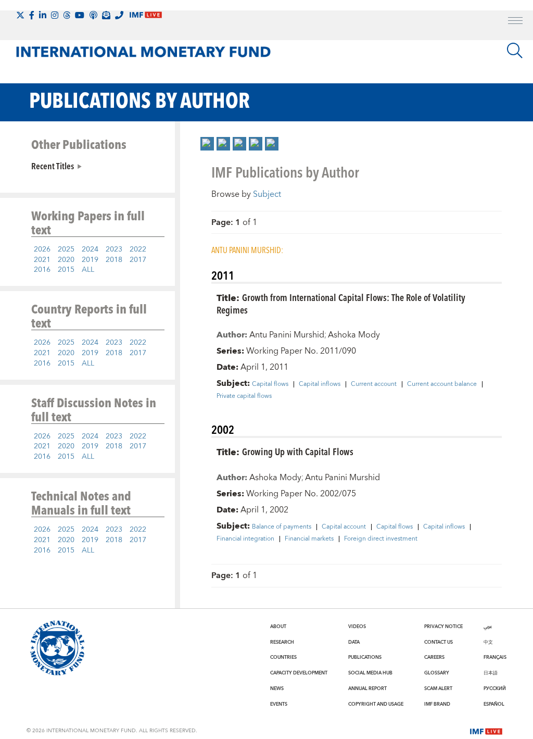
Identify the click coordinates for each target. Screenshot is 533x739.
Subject (267, 194)
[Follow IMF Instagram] (54, 15)
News (277, 688)
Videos (357, 626)
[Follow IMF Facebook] (31, 15)
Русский (495, 688)
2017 (138, 260)
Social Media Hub (370, 673)
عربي (488, 626)
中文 (488, 642)
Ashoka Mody (354, 335)
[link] (207, 144)
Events (278, 704)
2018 (114, 260)
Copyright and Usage (375, 704)
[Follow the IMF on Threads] (66, 15)
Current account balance (442, 384)
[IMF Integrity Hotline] (119, 15)
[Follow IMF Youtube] (79, 15)
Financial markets (309, 539)
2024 (90, 249)
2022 (138, 249)
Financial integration (245, 539)
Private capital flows (244, 396)
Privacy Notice (443, 626)
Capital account (344, 527)
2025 (66, 249)
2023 (114, 249)
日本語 (491, 673)
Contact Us (438, 642)
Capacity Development (298, 673)
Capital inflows (319, 384)
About (278, 626)
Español (494, 704)
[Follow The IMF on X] (20, 15)
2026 (42, 249)
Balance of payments (281, 527)
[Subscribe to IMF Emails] (106, 15)
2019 (90, 260)
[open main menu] (515, 21)
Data (354, 642)
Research (282, 642)
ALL (88, 270)
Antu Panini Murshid (286, 335)
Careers (434, 657)
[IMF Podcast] (93, 15)
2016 (42, 270)
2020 (66, 260)
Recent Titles (52, 165)
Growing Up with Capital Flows (297, 451)
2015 (66, 270)
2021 (42, 260)
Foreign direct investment (380, 539)
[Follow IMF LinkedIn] (42, 15)
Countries (283, 657)
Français (495, 657)
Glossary (436, 673)
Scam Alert (438, 688)
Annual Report (367, 688)
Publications (365, 657)
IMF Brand (437, 704)
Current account (374, 384)
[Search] (515, 50)
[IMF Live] (486, 730)
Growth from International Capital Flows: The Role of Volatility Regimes (341, 303)
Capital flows (270, 384)
